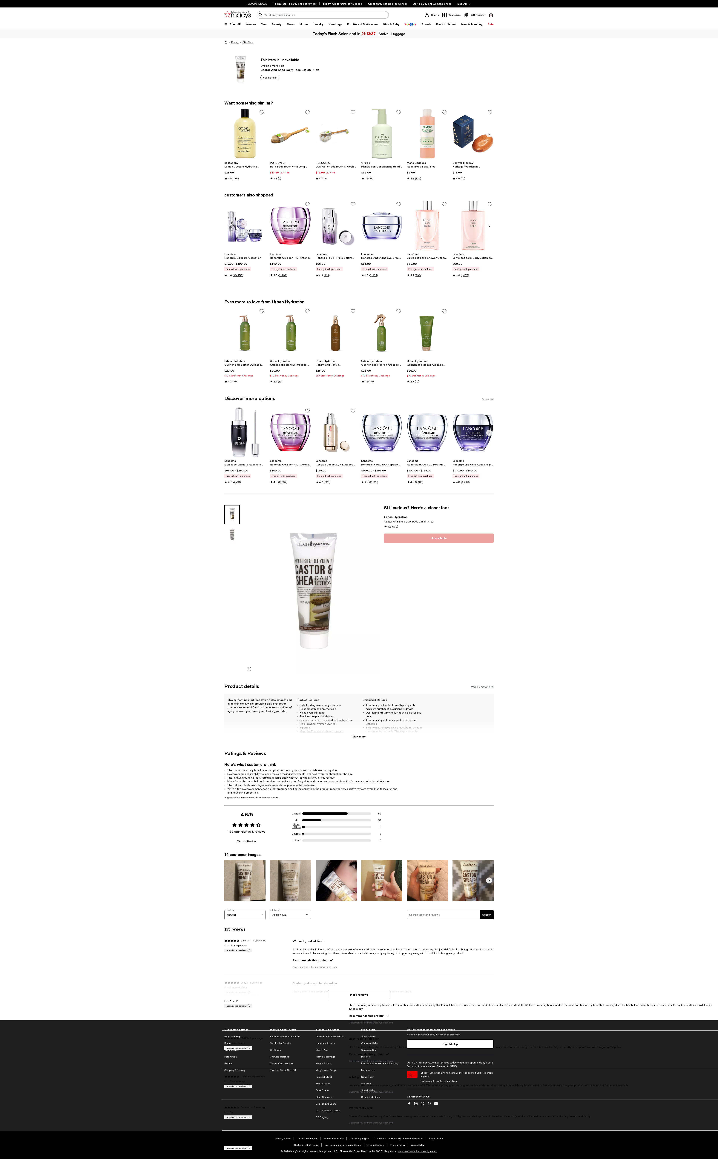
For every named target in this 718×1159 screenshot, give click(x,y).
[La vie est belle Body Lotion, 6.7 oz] (473, 226)
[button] (302, 589)
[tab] (232, 514)
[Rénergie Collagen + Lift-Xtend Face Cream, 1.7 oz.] (290, 226)
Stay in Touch (323, 1083)
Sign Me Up (450, 1044)
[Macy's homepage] (225, 42)
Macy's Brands (324, 1063)
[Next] (489, 134)
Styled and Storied (371, 1097)
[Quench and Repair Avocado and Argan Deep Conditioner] (427, 333)
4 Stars (296, 820)
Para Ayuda (230, 1056)
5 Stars (296, 813)
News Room (367, 1077)
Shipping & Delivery (234, 1070)
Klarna (227, 1043)
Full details (270, 77)
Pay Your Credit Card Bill (283, 1070)
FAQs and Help (232, 1036)
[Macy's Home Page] (237, 15)
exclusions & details (401, 708)
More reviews (359, 994)
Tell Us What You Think (328, 1110)
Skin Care (248, 42)
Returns (228, 1063)
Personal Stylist (324, 1077)
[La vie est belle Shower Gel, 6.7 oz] (427, 226)
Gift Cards (275, 1050)
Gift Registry (322, 1117)
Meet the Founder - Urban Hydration (321, 731)
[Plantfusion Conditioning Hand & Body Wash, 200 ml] (381, 134)
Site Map (366, 1083)
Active (383, 34)
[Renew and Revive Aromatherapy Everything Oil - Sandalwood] (336, 333)
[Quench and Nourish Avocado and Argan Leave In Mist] (381, 333)
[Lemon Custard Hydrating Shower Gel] (245, 134)
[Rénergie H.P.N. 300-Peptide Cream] (381, 432)
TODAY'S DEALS (256, 3)
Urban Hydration (272, 65)
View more (359, 736)
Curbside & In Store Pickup (330, 1036)
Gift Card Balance (279, 1056)
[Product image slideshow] (312, 589)
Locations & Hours (325, 1043)
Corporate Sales (369, 1043)
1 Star (296, 840)
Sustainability (368, 1090)
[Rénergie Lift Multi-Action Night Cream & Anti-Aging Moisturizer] (473, 432)
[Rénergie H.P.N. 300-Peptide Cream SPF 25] (427, 432)
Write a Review (246, 841)
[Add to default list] (262, 112)
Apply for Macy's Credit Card (285, 1036)
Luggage (398, 34)
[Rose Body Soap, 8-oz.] (427, 134)
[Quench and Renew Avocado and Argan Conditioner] (290, 333)
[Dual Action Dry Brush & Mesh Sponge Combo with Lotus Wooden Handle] (336, 134)
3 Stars (296, 827)
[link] (245, 170)
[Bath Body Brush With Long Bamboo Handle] (290, 134)
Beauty (235, 42)
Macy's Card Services (281, 1063)
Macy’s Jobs (367, 1070)
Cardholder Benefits (280, 1043)
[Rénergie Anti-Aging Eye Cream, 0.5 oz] (381, 226)
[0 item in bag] (491, 15)
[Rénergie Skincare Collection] (245, 226)
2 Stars (296, 833)
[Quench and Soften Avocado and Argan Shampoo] (245, 333)
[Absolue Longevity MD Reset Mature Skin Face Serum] (336, 432)
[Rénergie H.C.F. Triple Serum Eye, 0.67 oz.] (336, 226)
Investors (365, 1056)
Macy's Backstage (325, 1056)
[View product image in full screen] (249, 669)
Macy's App (322, 1050)
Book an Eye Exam (326, 1104)
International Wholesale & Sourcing (379, 1063)
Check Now (451, 1081)
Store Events (322, 1090)
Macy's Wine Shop (326, 1070)
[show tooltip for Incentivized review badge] (248, 950)
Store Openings (324, 1097)
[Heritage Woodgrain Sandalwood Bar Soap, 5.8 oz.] (473, 134)
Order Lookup (231, 1050)
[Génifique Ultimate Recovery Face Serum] (245, 432)
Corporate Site (368, 1050)
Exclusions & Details (431, 1081)
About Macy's (368, 1036)
